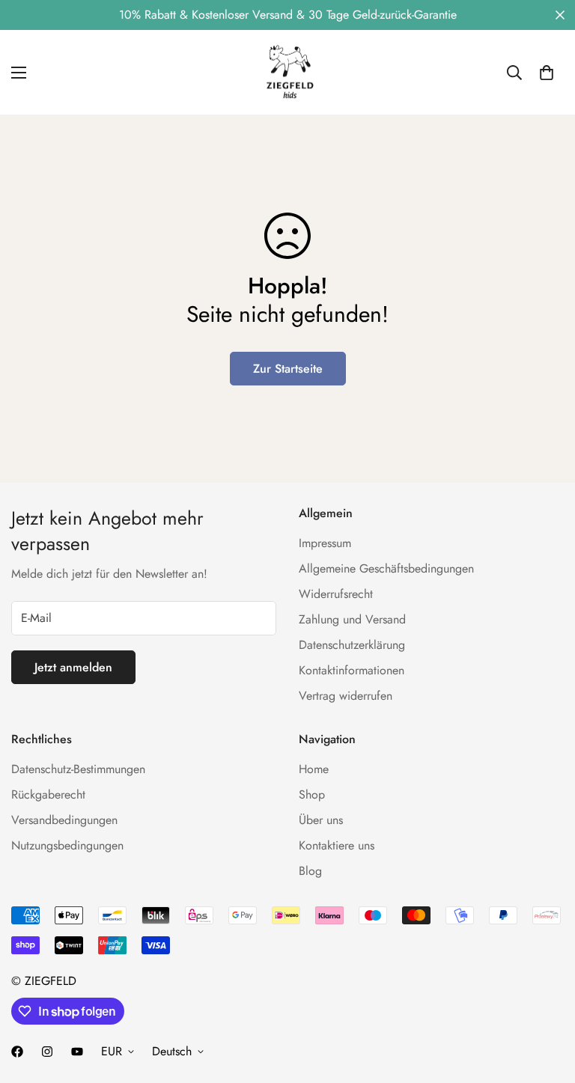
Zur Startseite (288, 368)
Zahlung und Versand (352, 619)
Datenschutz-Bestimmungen (78, 769)
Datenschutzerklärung (352, 644)
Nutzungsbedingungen (67, 845)
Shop (312, 794)
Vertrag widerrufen (345, 695)
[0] (546, 72)
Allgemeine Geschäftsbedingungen (386, 568)
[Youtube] (77, 1052)
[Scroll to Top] (546, 1001)
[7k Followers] (17, 1052)
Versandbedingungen (64, 820)
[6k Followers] (47, 1052)
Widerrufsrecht (336, 593)
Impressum (325, 543)
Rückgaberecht (48, 794)
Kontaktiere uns (336, 845)
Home (314, 769)
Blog (310, 870)
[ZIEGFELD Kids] (287, 72)
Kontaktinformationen (351, 670)
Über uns (321, 820)
